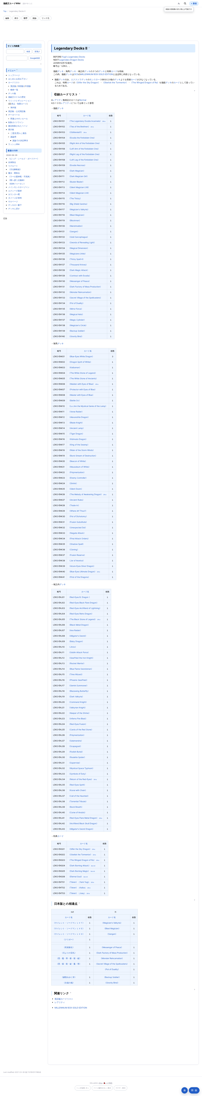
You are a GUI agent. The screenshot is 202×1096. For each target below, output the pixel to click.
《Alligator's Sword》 (77, 636)
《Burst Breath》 (75, 807)
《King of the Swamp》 (78, 444)
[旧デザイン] (27, 3)
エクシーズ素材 (15, 191)
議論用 (13, 137)
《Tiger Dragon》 (76, 433)
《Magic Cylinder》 (77, 320)
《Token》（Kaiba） (77, 887)
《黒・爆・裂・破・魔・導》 (68, 964)
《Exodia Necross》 (77, 165)
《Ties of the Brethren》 (79, 126)
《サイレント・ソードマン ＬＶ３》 (68, 934)
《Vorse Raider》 (76, 411)
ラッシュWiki (14, 144)
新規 (195, 3)
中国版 (28, 86)
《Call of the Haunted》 (78, 796)
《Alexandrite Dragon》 (79, 417)
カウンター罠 (14, 194)
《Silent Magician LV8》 (79, 187)
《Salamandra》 (75, 741)
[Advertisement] (101, 28)
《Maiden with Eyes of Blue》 (81, 384)
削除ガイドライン (16, 122)
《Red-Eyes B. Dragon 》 (79, 597)
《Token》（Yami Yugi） (79, 882)
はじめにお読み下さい (17, 79)
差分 (16, 18)
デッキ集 (12, 93)
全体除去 (12, 162)
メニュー (12, 70)
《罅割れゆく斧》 (68, 977)
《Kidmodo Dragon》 (77, 439)
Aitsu (101, 1083)
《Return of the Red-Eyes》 (80, 779)
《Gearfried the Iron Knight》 (81, 658)
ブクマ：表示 (120, 1088)
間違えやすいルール (19, 118)
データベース (14, 115)
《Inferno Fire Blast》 (77, 718)
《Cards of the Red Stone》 (80, 729)
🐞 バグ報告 (107, 1083)
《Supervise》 (74, 763)
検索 (28, 51)
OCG (76, 74)
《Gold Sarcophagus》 (78, 237)
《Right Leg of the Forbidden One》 (84, 154)
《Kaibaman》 (74, 367)
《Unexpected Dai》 (77, 527)
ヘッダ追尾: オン (83, 1088)
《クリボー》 (68, 939)
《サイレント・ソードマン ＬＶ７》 (68, 923)
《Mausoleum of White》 (79, 467)
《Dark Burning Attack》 (79, 865)
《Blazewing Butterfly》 (79, 691)
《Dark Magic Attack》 (78, 270)
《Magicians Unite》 (77, 253)
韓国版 (21, 86)
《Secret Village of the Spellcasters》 (85, 297)
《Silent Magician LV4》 (79, 193)
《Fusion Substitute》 (78, 522)
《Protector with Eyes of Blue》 (82, 389)
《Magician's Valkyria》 (78, 209)
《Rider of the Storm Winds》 (81, 450)
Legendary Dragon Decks (71, 59)
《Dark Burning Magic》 (79, 871)
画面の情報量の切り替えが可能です (179, 9)
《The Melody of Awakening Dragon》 (85, 494)
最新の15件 (13, 150)
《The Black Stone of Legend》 (82, 619)
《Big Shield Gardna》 (78, 204)
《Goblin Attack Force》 (79, 652)
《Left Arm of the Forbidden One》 (84, 149)
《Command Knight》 (78, 702)
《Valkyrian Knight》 (77, 707)
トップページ (14, 75)
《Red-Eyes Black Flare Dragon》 (83, 602)
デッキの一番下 (15, 205)
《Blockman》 (74, 220)
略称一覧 (14, 90)
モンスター (95, 79)
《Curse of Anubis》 (77, 812)
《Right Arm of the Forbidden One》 (84, 143)
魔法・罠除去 (14, 173)
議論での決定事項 (20, 140)
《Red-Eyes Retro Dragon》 (80, 613)
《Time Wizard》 (75, 674)
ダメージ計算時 (15, 198)
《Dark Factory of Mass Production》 (85, 286)
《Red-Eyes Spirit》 (77, 785)
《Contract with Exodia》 (79, 275)
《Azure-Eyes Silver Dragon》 (81, 566)
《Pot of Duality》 (76, 303)
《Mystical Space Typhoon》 (81, 768)
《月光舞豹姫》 (15, 169)
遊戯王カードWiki (11, 3)
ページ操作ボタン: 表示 (102, 1088)
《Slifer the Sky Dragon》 (87, 82)
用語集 (11, 111)
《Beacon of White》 (77, 461)
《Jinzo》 (72, 647)
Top (4, 11)
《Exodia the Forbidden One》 (82, 138)
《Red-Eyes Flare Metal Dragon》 (83, 818)
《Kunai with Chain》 (77, 790)
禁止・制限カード (19, 104)
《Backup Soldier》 (77, 331)
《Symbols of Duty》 (77, 774)
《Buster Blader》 (76, 182)
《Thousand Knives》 (78, 264)
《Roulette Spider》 (77, 757)
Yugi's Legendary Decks (73, 56)
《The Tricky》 (75, 198)
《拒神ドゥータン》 (17, 184)
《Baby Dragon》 (76, 641)
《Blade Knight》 (76, 422)
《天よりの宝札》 (68, 953)
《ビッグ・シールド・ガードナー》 (23, 158)
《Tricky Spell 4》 (76, 259)
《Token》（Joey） (77, 893)
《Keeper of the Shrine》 (79, 713)
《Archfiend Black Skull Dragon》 (83, 823)
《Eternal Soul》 (75, 876)
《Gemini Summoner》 (78, 685)
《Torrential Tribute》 (77, 801)
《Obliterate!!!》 (75, 132)
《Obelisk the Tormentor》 (115, 82)
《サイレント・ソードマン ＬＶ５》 (68, 928)
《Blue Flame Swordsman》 (80, 669)
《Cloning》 (73, 549)
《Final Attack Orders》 (79, 538)
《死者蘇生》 (68, 947)
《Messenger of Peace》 (79, 281)
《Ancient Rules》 (76, 500)
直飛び (37, 51)
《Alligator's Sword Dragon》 (81, 829)
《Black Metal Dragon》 (79, 625)
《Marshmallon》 (76, 226)
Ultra (103, 121)
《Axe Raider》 (75, 630)
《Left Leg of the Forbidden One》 (83, 160)
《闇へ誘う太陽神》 (17, 180)
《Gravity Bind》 (75, 336)
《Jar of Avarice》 (76, 560)
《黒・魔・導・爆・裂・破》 (68, 958)
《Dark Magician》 (76, 171)
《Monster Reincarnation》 (80, 292)
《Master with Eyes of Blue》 (81, 395)
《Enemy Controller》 (78, 478)
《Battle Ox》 (74, 400)
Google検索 (35, 58)
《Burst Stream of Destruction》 (82, 455)
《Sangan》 (73, 231)
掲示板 (11, 129)
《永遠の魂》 (68, 982)
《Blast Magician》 (76, 215)
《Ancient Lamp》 (76, 428)
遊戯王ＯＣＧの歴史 (17, 97)
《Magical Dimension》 (78, 248)
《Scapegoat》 (75, 746)
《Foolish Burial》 (76, 752)
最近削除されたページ (17, 126)
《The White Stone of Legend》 (82, 373)
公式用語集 (21, 111)
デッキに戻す (14, 208)
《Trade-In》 (74, 505)
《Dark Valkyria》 (76, 696)
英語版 (13, 86)
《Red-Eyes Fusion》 (77, 724)
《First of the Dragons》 (79, 577)
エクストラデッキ (79, 79)
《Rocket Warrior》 (76, 663)
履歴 (25, 18)
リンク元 (45, 18)
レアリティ (57, 100)
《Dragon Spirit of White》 (80, 362)
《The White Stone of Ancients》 (83, 378)
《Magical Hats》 (76, 314)
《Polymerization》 (76, 472)
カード (114, 71)
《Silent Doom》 (75, 489)
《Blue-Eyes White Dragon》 (81, 356)
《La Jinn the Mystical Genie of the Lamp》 (87, 406)
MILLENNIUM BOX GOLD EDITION (97, 74)
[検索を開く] (185, 3)
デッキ (60, 71)
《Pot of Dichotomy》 (78, 516)
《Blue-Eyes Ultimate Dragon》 (82, 571)
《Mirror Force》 (75, 309)
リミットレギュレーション (19, 100)
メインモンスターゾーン (18, 187)
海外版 (13, 107)
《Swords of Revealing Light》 (82, 242)
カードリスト (14, 82)
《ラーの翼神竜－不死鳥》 (19, 176)
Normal (82, 100)
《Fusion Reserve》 (77, 555)
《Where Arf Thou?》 (77, 511)
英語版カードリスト (64, 999)
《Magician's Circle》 (77, 325)
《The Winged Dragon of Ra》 (144, 82)
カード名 (87, 115)
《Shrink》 (73, 483)
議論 (34, 18)
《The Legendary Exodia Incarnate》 (85, 121)
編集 (7, 18)
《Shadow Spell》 (76, 544)
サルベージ (13, 201)
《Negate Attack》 (76, 533)
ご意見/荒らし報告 (18, 133)
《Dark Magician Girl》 (78, 176)
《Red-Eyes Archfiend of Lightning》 (84, 608)
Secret (93, 866)
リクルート (13, 166)
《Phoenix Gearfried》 (78, 680)
